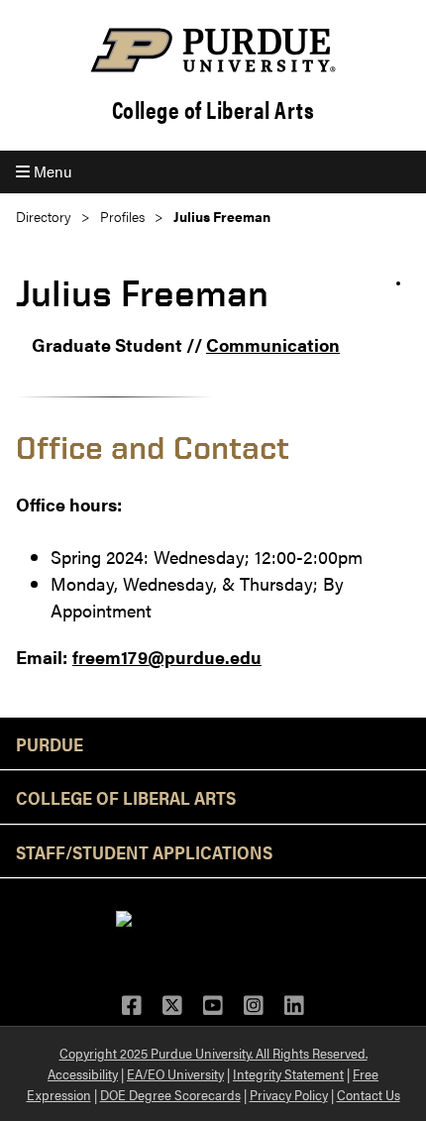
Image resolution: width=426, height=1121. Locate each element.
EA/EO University (175, 1073)
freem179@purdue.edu (167, 656)
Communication (273, 344)
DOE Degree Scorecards (170, 1094)
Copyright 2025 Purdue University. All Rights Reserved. (213, 1053)
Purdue (49, 743)
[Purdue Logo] (213, 50)
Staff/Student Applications (144, 851)
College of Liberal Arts (213, 109)
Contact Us (368, 1094)
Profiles (122, 216)
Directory (43, 216)
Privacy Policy (289, 1094)
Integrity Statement (288, 1073)
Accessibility (83, 1073)
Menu (50, 171)
